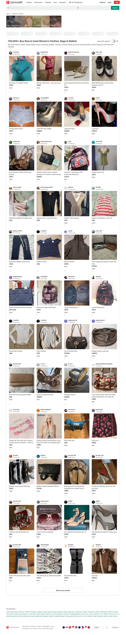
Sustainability (46, 626)
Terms (35, 628)
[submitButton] (115, 8)
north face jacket (57, 614)
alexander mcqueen (42, 616)
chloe (27, 612)
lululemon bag (59, 616)
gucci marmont (17, 616)
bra (82, 614)
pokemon (48, 614)
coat (90, 614)
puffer (52, 616)
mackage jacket (75, 614)
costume (96, 614)
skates (100, 616)
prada (55, 612)
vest (84, 616)
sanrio (97, 612)
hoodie (32, 616)
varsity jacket (69, 616)
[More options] (10, 93)
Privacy (40, 628)
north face (32, 614)
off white (33, 612)
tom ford (21, 612)
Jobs (52, 626)
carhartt (89, 616)
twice (45, 612)
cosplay (39, 612)
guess (60, 612)
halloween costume (107, 612)
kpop (11, 614)
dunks (111, 616)
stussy (65, 612)
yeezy (85, 612)
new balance (23, 614)
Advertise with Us (27, 628)
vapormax (78, 612)
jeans (115, 616)
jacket (67, 614)
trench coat (113, 614)
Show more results (63, 590)
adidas (106, 614)
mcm (86, 614)
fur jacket (91, 612)
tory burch (78, 616)
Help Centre (25, 626)
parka (105, 616)
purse (49, 612)
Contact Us (33, 626)
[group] (63, 21)
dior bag (71, 612)
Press (39, 626)
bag (42, 614)
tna (101, 614)
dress (16, 614)
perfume (26, 616)
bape (38, 614)
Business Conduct (48, 628)
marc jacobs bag (11, 612)
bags (95, 616)
